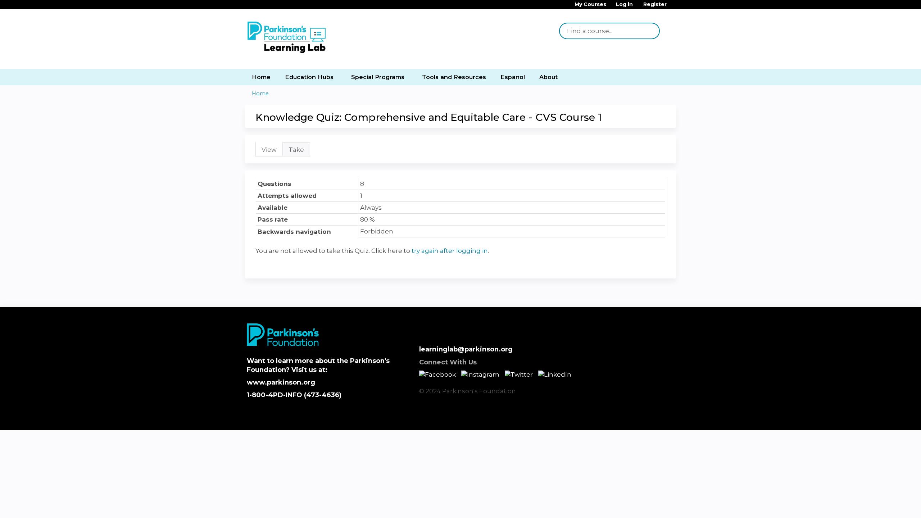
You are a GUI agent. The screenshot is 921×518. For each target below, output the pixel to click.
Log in (624, 4)
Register (655, 4)
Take (296, 149)
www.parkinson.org (281, 382)
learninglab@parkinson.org (466, 349)
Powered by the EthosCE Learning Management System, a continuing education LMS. (650, 418)
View (272, 151)
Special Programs (377, 77)
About (548, 77)
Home (261, 77)
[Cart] (674, 7)
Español (512, 77)
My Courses (590, 4)
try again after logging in (450, 250)
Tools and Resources (454, 77)
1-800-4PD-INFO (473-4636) (294, 395)
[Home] (288, 38)
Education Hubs (309, 77)
